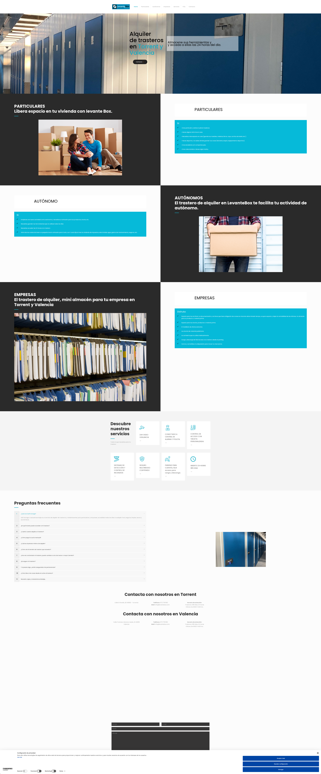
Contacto (139, 62)
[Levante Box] (121, 6)
